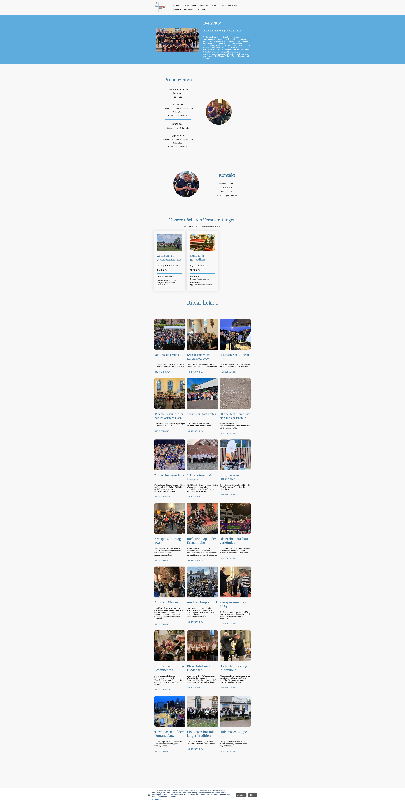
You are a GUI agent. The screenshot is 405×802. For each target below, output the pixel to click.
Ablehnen (252, 795)
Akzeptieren (241, 795)
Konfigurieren (157, 799)
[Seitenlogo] (160, 7)
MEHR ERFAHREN (162, 372)
